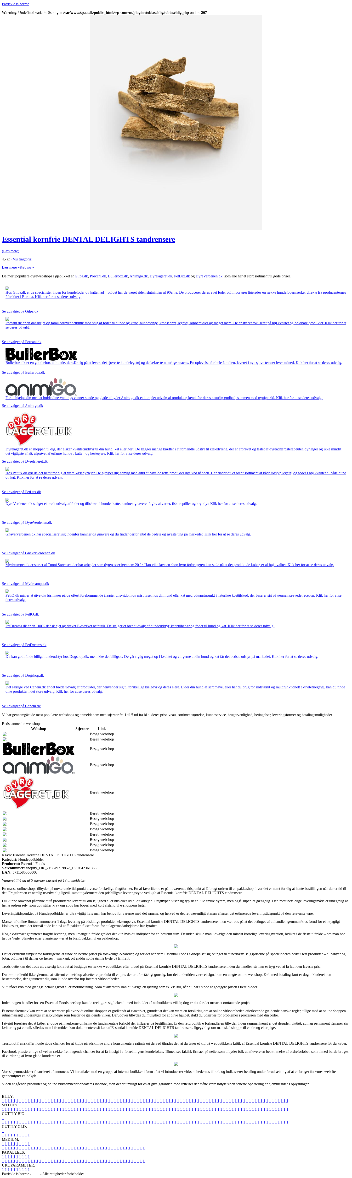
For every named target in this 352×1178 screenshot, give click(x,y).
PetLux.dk (182, 276)
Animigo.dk (139, 276)
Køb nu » (27, 267)
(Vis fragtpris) (21, 259)
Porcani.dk (98, 276)
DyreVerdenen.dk (209, 276)
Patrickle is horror (15, 4)
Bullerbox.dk (118, 276)
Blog (35, 1174)
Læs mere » (11, 267)
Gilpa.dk (81, 276)
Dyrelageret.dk (161, 276)
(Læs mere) (10, 251)
